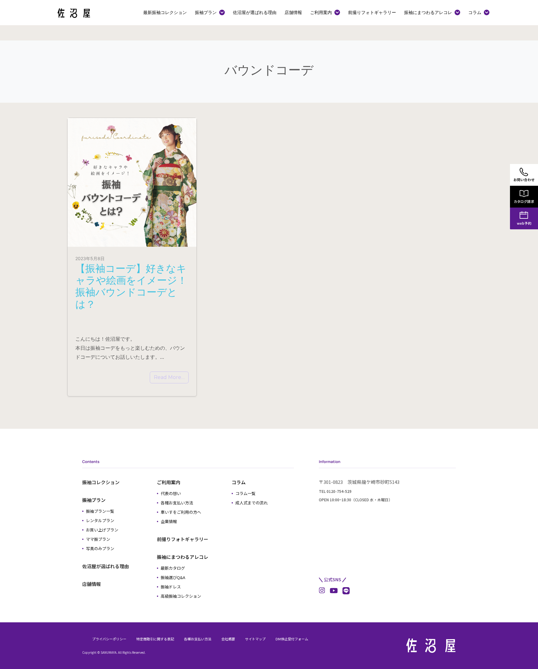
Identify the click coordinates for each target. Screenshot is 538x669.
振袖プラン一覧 (100, 511)
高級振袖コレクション (181, 596)
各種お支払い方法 (177, 503)
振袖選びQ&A (173, 577)
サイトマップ (255, 638)
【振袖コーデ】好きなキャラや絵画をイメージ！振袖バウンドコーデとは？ (131, 286)
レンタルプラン (100, 520)
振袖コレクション (101, 482)
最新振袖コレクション (165, 12)
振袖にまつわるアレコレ (428, 12)
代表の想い (171, 493)
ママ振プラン (98, 539)
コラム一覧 (245, 493)
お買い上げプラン (102, 530)
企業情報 (169, 521)
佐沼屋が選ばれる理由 (254, 12)
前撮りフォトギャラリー (372, 12)
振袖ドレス (171, 587)
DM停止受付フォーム (292, 638)
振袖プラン (206, 12)
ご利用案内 (321, 12)
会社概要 (228, 638)
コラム (474, 12)
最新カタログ (173, 568)
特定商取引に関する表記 (155, 638)
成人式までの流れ (251, 503)
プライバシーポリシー (109, 638)
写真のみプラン (100, 548)
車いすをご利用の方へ (181, 512)
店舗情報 (293, 12)
